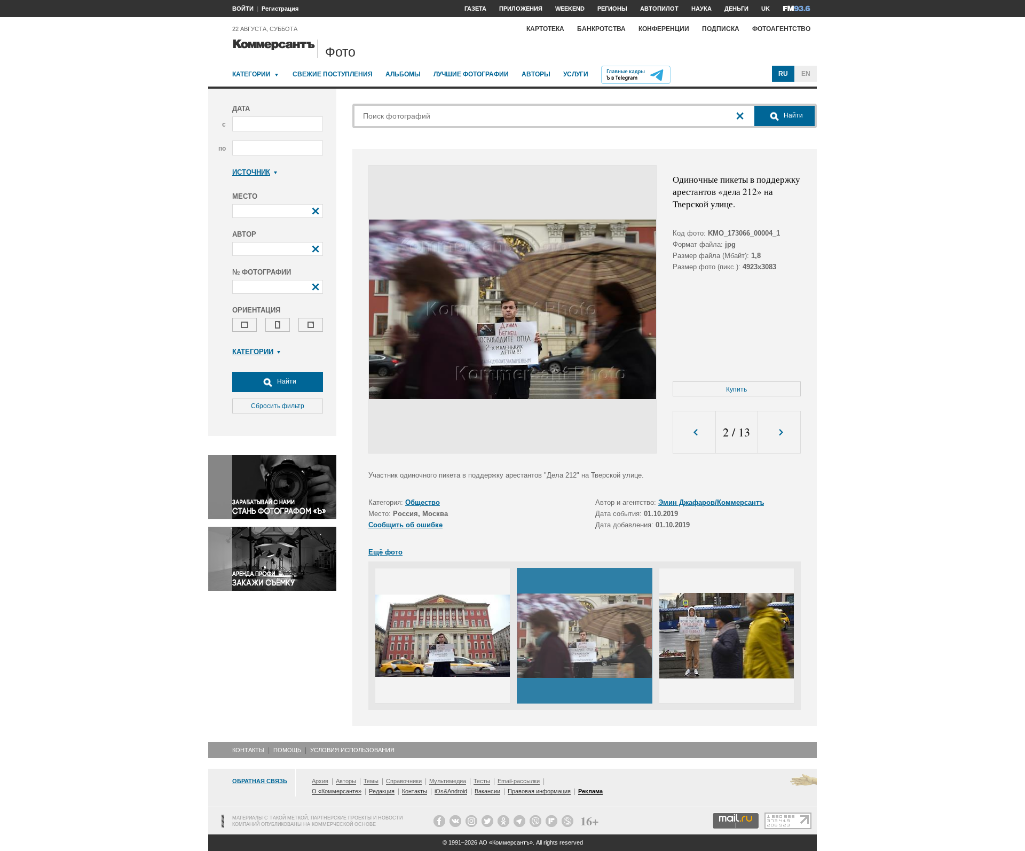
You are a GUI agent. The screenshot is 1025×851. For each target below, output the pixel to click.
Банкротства (601, 29)
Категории (251, 74)
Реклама (590, 791)
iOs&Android (451, 791)
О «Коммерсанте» (336, 791)
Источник (251, 172)
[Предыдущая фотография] (694, 432)
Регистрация (280, 8)
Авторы (536, 74)
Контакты (248, 750)
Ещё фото (385, 552)
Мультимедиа (447, 781)
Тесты (482, 781)
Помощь (287, 750)
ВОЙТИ (243, 8)
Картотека (545, 29)
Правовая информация (539, 791)
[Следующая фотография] (779, 432)
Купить (736, 389)
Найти (285, 381)
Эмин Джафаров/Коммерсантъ (711, 502)
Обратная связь (259, 781)
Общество (422, 502)
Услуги (575, 74)
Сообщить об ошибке (405, 525)
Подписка (720, 29)
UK (765, 8)
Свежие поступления (333, 74)
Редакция (382, 791)
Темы (371, 781)
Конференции (663, 29)
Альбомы (403, 74)
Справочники (404, 781)
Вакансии (487, 791)
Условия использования (352, 750)
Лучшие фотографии (471, 74)
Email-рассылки (519, 781)
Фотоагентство (781, 29)
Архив (320, 781)
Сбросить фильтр (277, 406)
